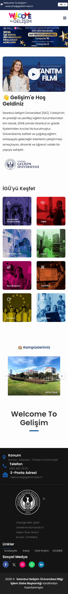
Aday (26, 550)
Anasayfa (10, 550)
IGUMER (58, 550)
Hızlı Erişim (42, 550)
